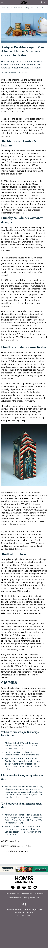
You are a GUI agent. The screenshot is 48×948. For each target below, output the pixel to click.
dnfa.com (9, 766)
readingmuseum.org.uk (16, 792)
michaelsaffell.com (14, 748)
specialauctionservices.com (27, 761)
